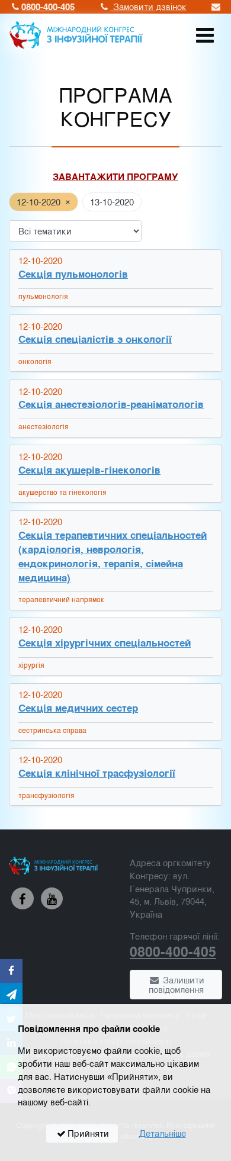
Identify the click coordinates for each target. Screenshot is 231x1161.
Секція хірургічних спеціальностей (104, 642)
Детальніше (162, 1133)
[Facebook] (22, 898)
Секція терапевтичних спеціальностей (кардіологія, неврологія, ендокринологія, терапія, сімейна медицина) (112, 556)
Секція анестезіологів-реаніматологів (111, 404)
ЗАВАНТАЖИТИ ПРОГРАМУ (115, 176)
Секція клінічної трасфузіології (96, 773)
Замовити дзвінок (149, 6)
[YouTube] (52, 898)
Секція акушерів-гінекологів (89, 470)
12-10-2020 (38, 201)
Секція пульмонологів (73, 274)
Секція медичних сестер (78, 708)
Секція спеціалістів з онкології (95, 339)
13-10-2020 (112, 201)
